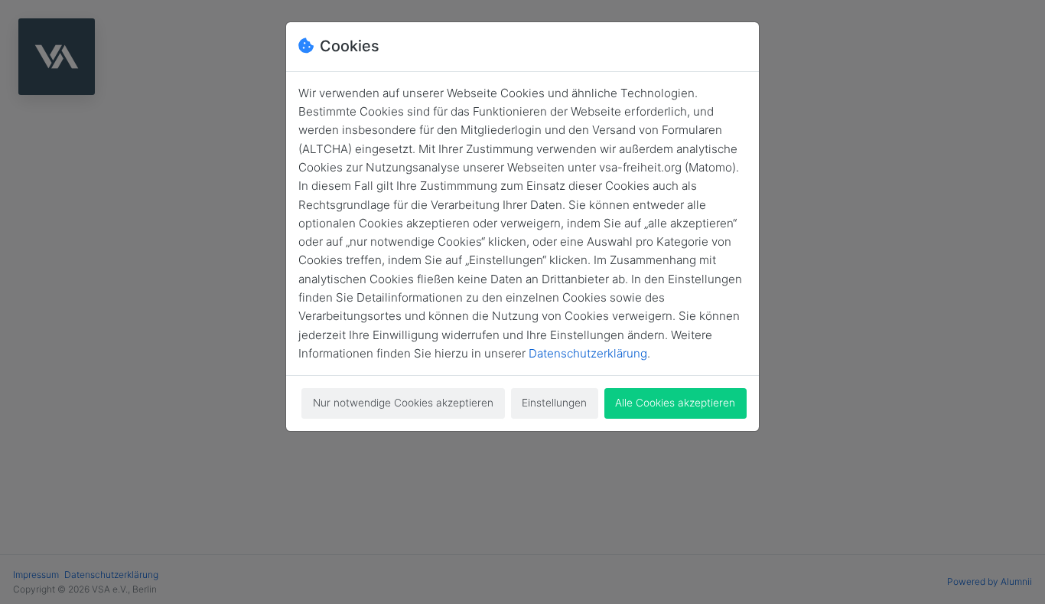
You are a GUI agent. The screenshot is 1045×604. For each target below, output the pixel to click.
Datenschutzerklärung (588, 353)
